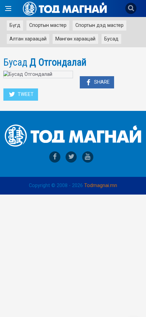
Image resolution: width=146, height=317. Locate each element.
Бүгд (15, 25)
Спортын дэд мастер (99, 25)
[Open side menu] (8, 8)
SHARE (101, 82)
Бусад (111, 39)
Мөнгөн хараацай (75, 39)
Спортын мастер (48, 25)
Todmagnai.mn (100, 185)
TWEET (25, 94)
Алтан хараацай (28, 39)
